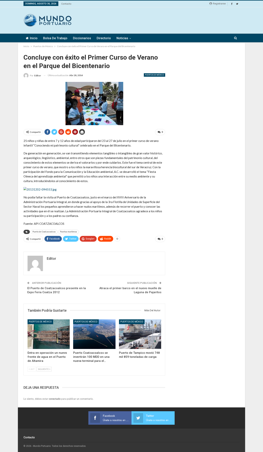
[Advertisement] (169, 19)
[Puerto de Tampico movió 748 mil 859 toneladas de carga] (140, 334)
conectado (55, 398)
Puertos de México (154, 75)
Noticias (122, 38)
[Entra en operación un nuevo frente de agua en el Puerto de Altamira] (49, 334)
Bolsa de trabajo (55, 38)
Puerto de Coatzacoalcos (44, 232)
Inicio (34, 38)
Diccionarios (82, 38)
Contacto (66, 3)
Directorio (104, 38)
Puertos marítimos (68, 232)
